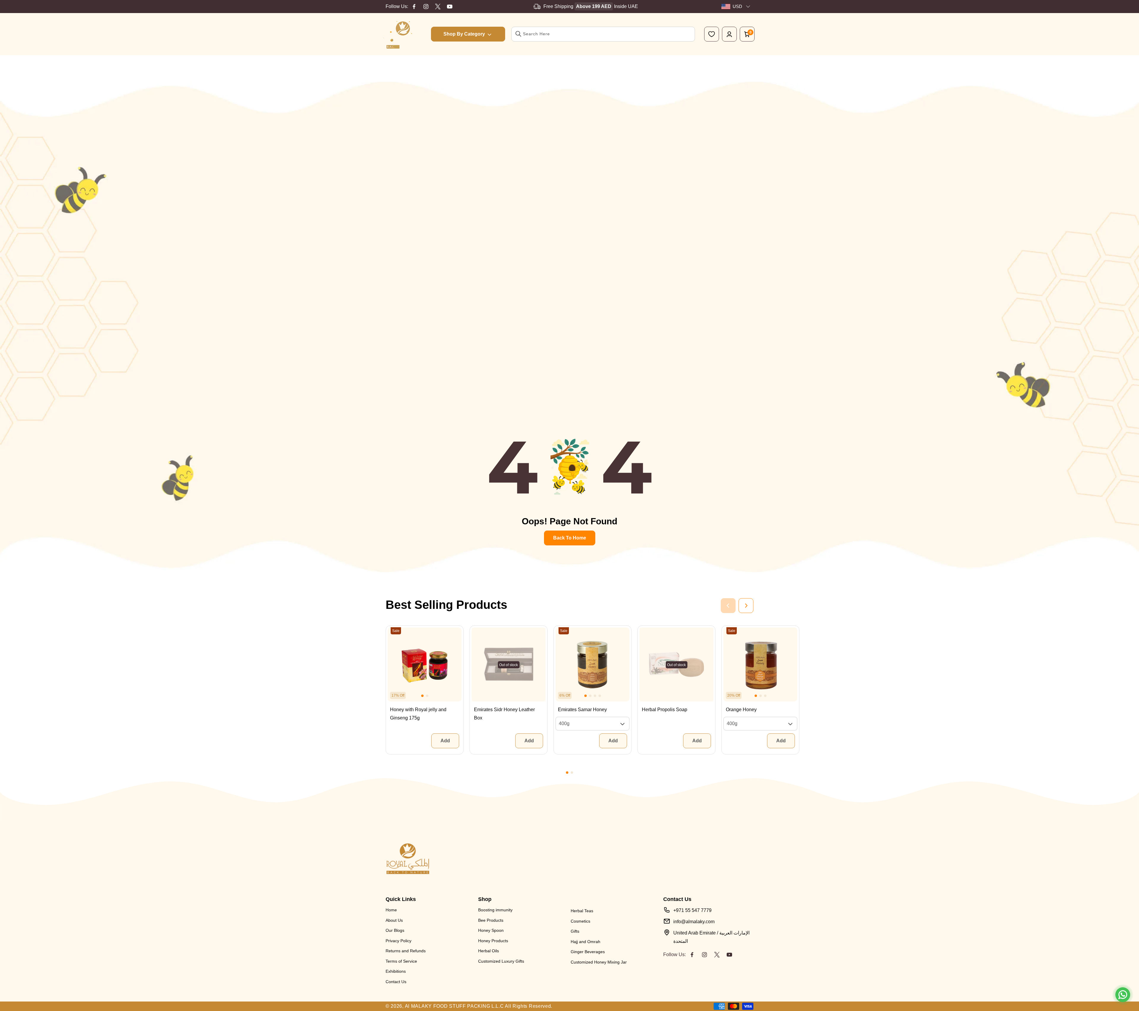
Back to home (569, 537)
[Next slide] (746, 605)
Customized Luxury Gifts (501, 961)
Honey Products (493, 940)
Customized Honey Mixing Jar (599, 962)
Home (391, 909)
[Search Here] (518, 33)
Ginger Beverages (588, 951)
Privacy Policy (398, 940)
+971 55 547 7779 (692, 910)
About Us (394, 920)
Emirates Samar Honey (582, 709)
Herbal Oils (488, 950)
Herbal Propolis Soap (664, 709)
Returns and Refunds (406, 950)
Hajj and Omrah (585, 941)
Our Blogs (395, 930)
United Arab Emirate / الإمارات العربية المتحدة (711, 937)
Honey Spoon (491, 930)
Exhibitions (396, 971)
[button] (422, 696)
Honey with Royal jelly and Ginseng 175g (418, 713)
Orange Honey (741, 709)
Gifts (575, 931)
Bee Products (490, 920)
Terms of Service (401, 961)
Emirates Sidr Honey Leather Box (504, 713)
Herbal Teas (582, 910)
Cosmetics (580, 921)
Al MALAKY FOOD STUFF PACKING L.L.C (454, 1006)
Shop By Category (464, 33)
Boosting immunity (495, 909)
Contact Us (396, 981)
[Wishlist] (711, 34)
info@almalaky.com (694, 921)
